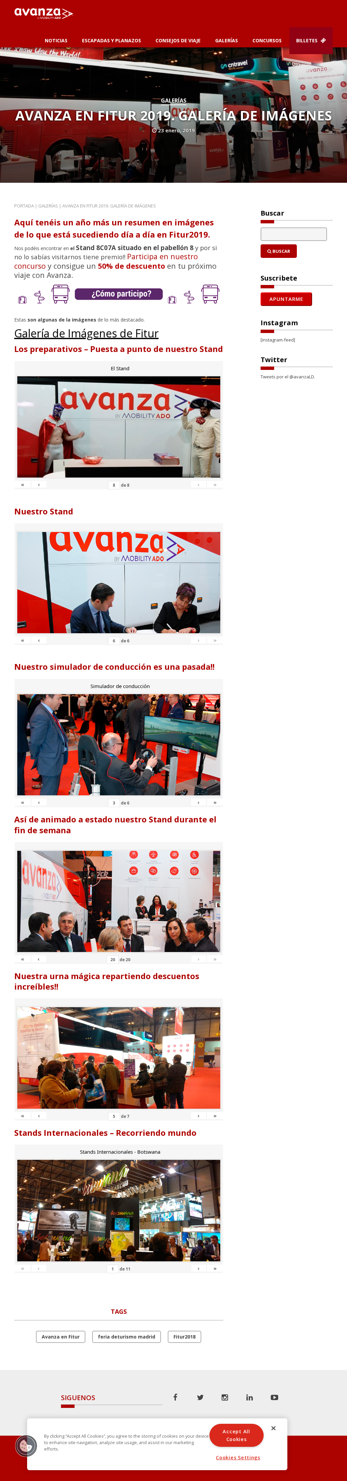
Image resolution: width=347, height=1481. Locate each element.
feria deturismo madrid (126, 1336)
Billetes (307, 40)
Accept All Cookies (236, 1435)
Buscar (280, 251)
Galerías (226, 40)
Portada (24, 206)
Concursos (267, 40)
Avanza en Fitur (61, 1336)
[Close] (273, 1428)
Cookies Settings (238, 1457)
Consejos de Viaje (178, 40)
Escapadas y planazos (111, 40)
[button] (26, 1446)
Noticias (56, 40)
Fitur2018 (185, 1336)
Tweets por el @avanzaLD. (288, 377)
